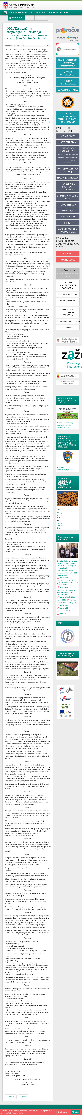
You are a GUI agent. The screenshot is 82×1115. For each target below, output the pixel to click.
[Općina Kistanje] (19, 5)
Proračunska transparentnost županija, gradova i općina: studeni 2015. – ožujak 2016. (67, 590)
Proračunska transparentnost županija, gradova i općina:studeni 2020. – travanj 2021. (67, 571)
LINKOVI (68, 327)
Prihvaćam (75, 1112)
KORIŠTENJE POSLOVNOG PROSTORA (68, 312)
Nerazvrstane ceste (67, 301)
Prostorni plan (67, 142)
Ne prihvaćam (62, 1112)
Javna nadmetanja (68, 90)
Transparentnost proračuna (68, 63)
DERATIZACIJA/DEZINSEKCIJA (68, 321)
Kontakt (42, 18)
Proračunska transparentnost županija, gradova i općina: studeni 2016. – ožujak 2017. (67, 581)
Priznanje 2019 (64, 605)
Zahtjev (59, 515)
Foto (30, 18)
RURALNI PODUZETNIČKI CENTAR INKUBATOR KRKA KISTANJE (68, 117)
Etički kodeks (67, 273)
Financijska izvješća (67, 177)
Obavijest (60, 513)
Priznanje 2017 (64, 611)
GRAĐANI (67, 253)
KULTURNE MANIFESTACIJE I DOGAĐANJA (68, 285)
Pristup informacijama (68, 82)
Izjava (59, 517)
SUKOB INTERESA (68, 207)
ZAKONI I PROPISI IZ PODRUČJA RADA (67, 230)
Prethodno (10, 1097)
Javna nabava (68, 136)
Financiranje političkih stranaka (68, 187)
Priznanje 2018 (64, 608)
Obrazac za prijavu (63, 470)
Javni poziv (60, 467)
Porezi (67, 222)
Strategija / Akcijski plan (67, 197)
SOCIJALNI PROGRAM (68, 294)
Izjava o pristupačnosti (67, 73)
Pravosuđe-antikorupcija (68, 155)
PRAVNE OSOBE (67, 259)
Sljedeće (23, 1097)
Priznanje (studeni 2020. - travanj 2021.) (67, 601)
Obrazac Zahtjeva (63, 427)
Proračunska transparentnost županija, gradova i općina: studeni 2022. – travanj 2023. (67, 563)
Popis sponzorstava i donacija (67, 170)
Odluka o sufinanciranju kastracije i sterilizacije (65, 424)
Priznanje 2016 (64, 614)
